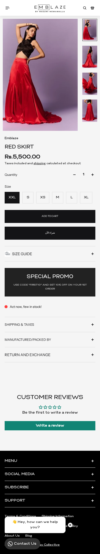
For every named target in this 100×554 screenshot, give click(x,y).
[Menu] (8, 8)
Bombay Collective (45, 544)
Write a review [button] (50, 426)
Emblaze (11, 138)
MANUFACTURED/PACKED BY (28, 340)
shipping (39, 163)
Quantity (11, 175)
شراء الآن (50, 232)
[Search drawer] (85, 8)
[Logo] (50, 8)
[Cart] (92, 8)
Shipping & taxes (19, 324)
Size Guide (22, 253)
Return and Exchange (27, 354)
